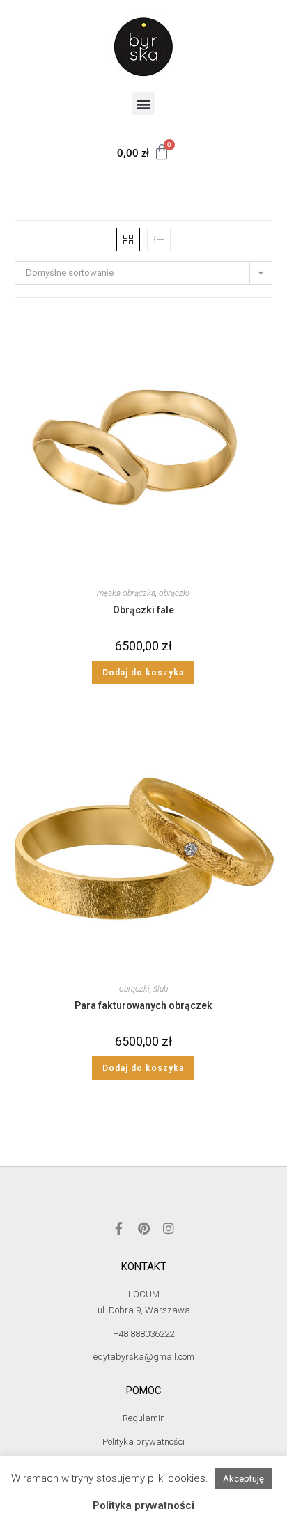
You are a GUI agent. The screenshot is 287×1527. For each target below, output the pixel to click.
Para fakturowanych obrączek (143, 1005)
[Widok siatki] (128, 239)
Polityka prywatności (143, 1505)
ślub (160, 989)
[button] (143, 103)
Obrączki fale (143, 610)
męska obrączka (126, 593)
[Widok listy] (159, 239)
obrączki (174, 593)
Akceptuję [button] (243, 1478)
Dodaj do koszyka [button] (143, 673)
